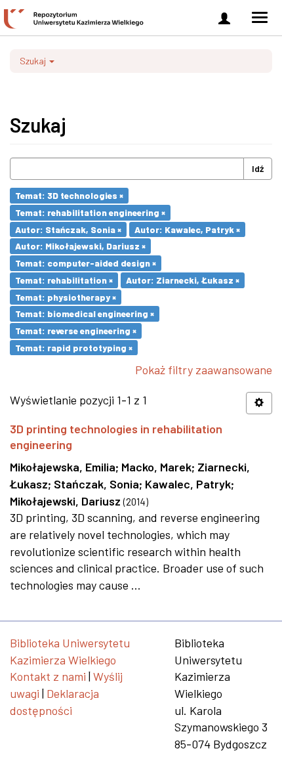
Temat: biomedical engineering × (84, 313)
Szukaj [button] (34, 60)
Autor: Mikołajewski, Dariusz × (80, 245)
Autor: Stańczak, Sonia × (68, 228)
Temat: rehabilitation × (64, 280)
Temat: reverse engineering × (75, 330)
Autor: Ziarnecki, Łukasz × (182, 280)
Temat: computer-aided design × (85, 263)
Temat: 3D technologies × (69, 195)
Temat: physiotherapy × (65, 296)
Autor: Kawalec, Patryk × (187, 228)
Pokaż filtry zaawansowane (203, 369)
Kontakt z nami (48, 676)
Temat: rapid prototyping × (73, 347)
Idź (258, 168)
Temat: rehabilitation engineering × (90, 212)
